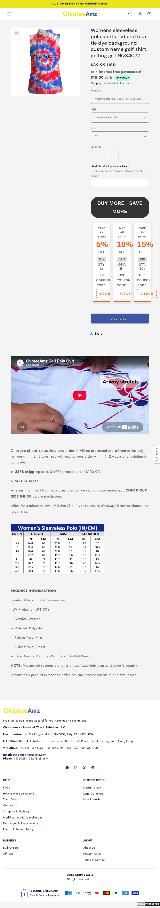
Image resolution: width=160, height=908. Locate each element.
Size (93, 128)
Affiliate (8, 854)
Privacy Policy (92, 854)
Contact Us (10, 805)
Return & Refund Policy (18, 829)
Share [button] (98, 333)
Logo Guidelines (94, 793)
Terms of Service (94, 860)
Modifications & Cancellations (22, 817)
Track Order (10, 799)
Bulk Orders (10, 848)
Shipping (96, 83)
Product (95, 90)
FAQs (6, 787)
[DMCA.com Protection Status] (148, 905)
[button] (9, 14)
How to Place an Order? (19, 793)
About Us (89, 848)
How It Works (92, 799)
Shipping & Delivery (16, 811)
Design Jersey (92, 787)
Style (93, 109)
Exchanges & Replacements (20, 823)
